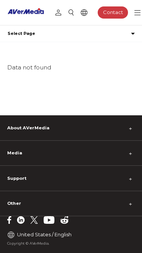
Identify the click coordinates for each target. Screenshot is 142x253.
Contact (113, 12)
